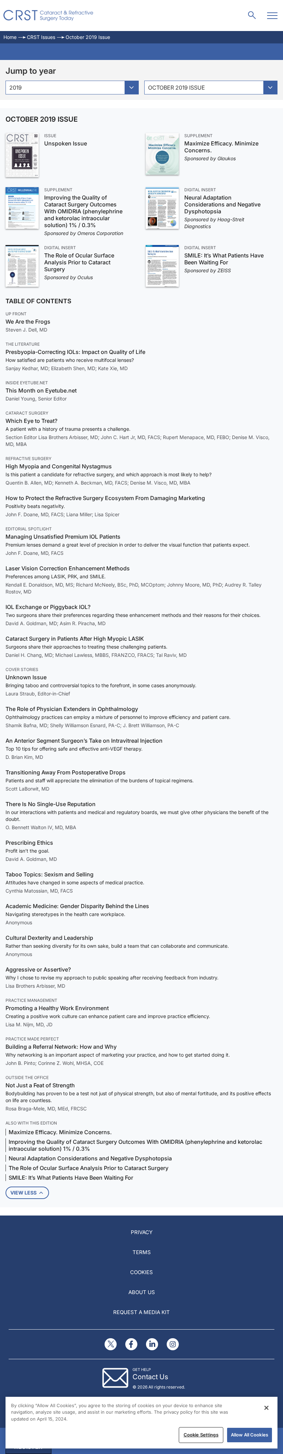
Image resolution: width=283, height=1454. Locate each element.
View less (23, 1193)
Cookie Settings (201, 1434)
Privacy (142, 1232)
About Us (141, 1292)
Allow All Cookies (249, 1434)
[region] (141, 1422)
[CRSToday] (48, 15)
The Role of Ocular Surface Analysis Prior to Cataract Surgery (79, 262)
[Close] (266, 1407)
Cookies (141, 1272)
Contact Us (150, 1377)
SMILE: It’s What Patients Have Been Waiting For (224, 259)
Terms (142, 1252)
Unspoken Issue (65, 143)
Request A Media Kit (141, 1312)
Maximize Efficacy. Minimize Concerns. (221, 147)
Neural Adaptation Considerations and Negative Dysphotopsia (222, 204)
